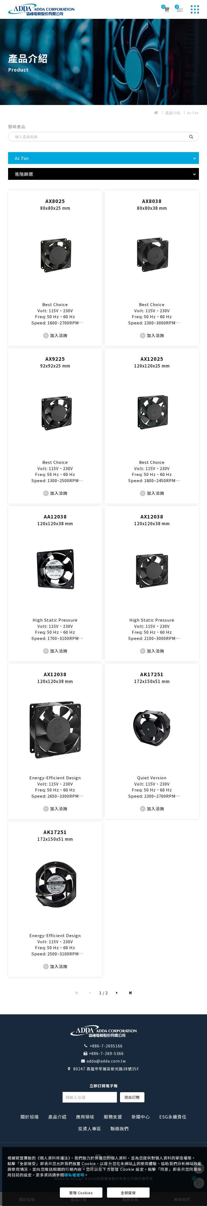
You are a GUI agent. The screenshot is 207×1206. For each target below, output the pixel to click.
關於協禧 (29, 1116)
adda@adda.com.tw (106, 1061)
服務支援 (113, 1116)
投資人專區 (89, 1128)
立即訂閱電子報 (103, 1085)
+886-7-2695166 (106, 1046)
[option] (103, 62)
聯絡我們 (120, 1128)
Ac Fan (193, 112)
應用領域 (85, 1116)
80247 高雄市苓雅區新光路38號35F (106, 1068)
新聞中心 (141, 1116)
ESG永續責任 (173, 1116)
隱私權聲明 (74, 1174)
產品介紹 (172, 112)
